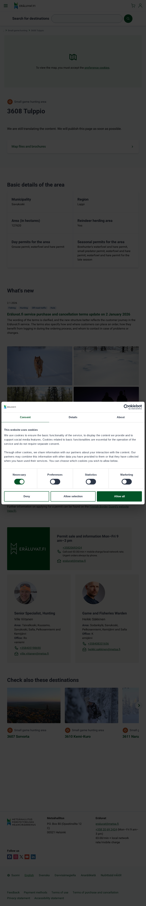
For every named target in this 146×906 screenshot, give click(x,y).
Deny (27, 496)
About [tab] (121, 417)
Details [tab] (73, 417)
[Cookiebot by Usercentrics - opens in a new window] (126, 407)
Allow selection (73, 496)
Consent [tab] (25, 417)
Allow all (119, 496)
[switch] (55, 481)
